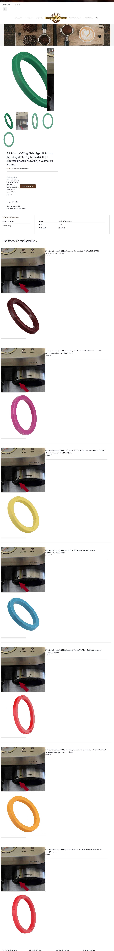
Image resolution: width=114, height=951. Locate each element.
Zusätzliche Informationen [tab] (11, 217)
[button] (52, 50)
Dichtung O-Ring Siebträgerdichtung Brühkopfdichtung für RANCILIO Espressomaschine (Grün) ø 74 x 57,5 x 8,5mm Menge (13, 186)
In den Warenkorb (27, 186)
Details (31, 265)
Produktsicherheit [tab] (8, 221)
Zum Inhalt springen (6, 1)
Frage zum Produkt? (13, 202)
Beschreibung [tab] (7, 226)
